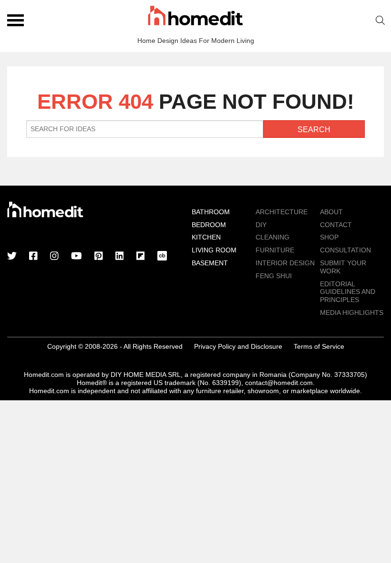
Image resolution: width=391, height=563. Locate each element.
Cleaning (272, 237)
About (331, 212)
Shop (329, 237)
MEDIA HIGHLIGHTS (351, 312)
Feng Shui (274, 276)
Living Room (214, 250)
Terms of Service (319, 346)
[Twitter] (12, 256)
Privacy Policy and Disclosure (238, 346)
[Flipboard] (140, 256)
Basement (210, 263)
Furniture (275, 250)
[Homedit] (195, 17)
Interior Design (285, 263)
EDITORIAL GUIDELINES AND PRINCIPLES (347, 292)
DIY (261, 225)
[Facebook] (33, 256)
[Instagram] (54, 256)
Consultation (345, 250)
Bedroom (209, 225)
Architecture (282, 212)
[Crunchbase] (162, 256)
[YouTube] (76, 256)
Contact (336, 225)
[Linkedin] (119, 256)
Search (380, 20)
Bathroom (211, 212)
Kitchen (206, 237)
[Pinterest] (98, 256)
